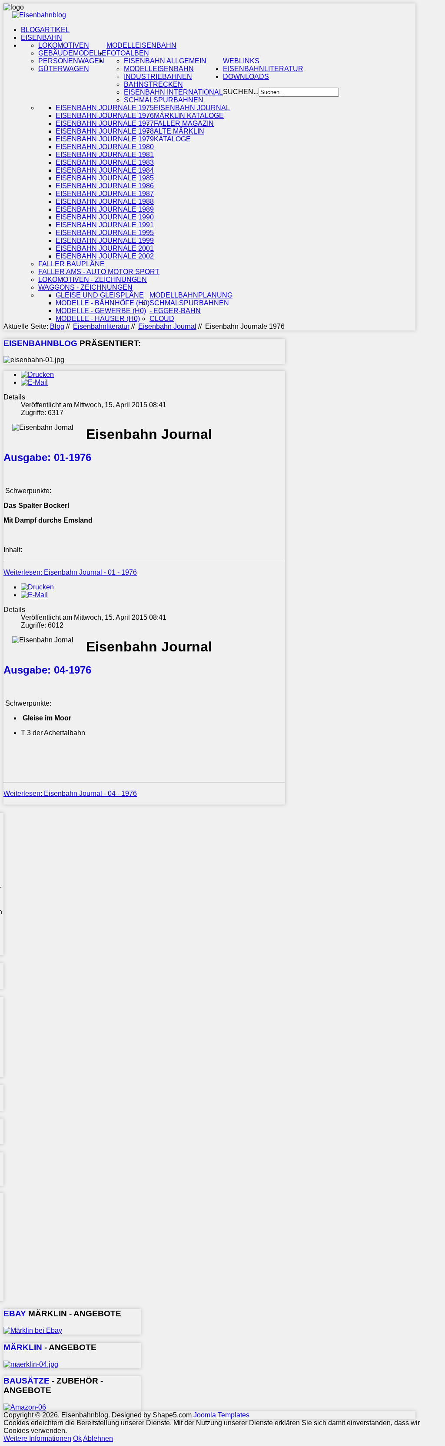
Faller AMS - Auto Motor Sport (98, 271)
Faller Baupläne (71, 264)
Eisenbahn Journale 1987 (105, 193)
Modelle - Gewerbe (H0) (101, 310)
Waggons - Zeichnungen (85, 287)
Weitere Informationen (37, 1438)
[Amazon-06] (24, 1407)
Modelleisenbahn (141, 45)
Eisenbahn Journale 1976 (105, 115)
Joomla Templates (221, 1415)
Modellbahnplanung (190, 295)
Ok (77, 1438)
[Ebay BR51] (32, 1330)
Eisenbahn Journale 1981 (105, 154)
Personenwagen (71, 61)
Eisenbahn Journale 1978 (105, 131)
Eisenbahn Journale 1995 (105, 232)
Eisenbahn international (173, 92)
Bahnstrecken (153, 84)
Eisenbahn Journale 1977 (105, 123)
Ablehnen (98, 1438)
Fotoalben (127, 53)
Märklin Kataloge (189, 115)
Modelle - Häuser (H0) (98, 318)
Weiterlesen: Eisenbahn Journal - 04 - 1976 (70, 793)
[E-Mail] (34, 382)
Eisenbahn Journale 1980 (105, 146)
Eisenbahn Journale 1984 (105, 170)
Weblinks (241, 61)
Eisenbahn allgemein (165, 61)
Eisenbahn (41, 37)
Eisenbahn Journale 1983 (105, 162)
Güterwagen (63, 68)
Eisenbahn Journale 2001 (105, 248)
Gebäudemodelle (72, 53)
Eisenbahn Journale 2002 (105, 256)
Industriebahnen (158, 76)
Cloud (161, 318)
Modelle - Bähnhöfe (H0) (102, 303)
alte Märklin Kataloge (179, 135)
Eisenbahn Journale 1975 (105, 107)
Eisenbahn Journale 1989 (105, 209)
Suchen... (241, 91)
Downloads (246, 76)
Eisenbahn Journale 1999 (105, 240)
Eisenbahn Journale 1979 (105, 139)
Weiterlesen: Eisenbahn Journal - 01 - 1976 (70, 572)
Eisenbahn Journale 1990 (105, 217)
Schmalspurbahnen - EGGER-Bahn (189, 306)
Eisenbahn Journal (192, 107)
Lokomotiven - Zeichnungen (92, 279)
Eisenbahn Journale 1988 (105, 201)
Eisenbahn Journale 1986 (105, 186)
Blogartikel (45, 29)
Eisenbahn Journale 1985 (105, 178)
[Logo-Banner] (39, 15)
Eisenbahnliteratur (263, 68)
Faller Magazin (184, 123)
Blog (57, 326)
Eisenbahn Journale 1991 (105, 225)
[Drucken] (37, 374)
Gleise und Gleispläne (100, 295)
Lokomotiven (63, 45)
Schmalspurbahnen (163, 100)
